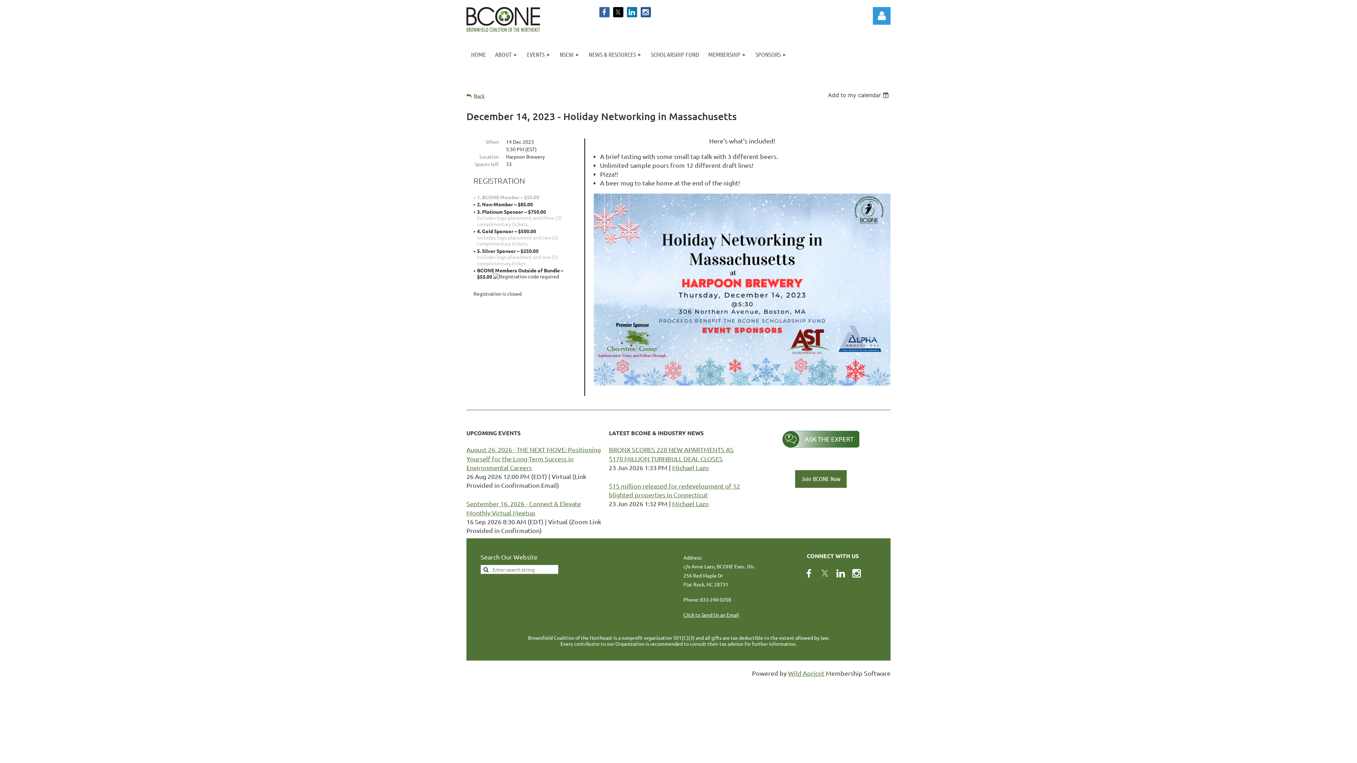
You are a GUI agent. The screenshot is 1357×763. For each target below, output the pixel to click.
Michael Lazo (690, 467)
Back (479, 96)
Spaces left (487, 164)
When (492, 141)
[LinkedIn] (632, 12)
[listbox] (859, 95)
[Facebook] (604, 12)
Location (489, 156)
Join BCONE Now (820, 479)
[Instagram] (646, 12)
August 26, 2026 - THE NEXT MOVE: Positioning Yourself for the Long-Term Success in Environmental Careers (533, 458)
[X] (618, 12)
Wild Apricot (806, 673)
